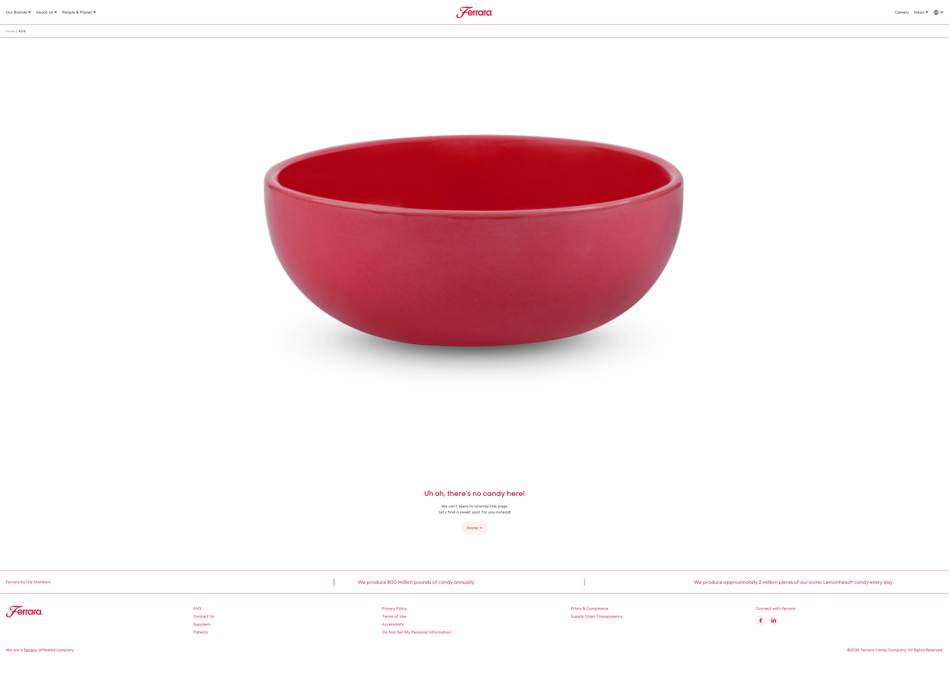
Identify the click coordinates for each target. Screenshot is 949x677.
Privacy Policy (394, 608)
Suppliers (201, 624)
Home (10, 31)
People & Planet (77, 12)
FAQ (197, 608)
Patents (200, 632)
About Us (44, 12)
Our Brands (16, 12)
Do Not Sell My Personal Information (416, 632)
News (919, 12)
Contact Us (203, 616)
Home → (474, 527)
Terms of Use (394, 616)
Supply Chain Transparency (596, 616)
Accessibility (393, 624)
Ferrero (30, 650)
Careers (902, 12)
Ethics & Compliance (589, 608)
